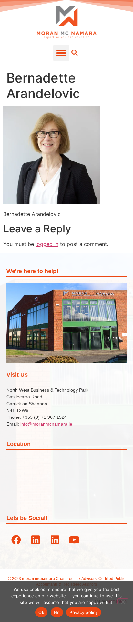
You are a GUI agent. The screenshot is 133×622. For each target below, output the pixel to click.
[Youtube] (74, 540)
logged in (47, 244)
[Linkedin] (35, 540)
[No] (122, 601)
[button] (61, 53)
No (57, 612)
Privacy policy (83, 612)
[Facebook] (16, 540)
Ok (41, 612)
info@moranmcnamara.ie (46, 424)
